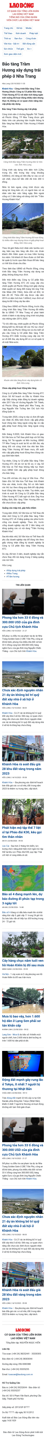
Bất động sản (29, 43)
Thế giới (20, 49)
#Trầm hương (12, 576)
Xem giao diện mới (12, 54)
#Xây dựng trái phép (15, 570)
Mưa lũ (16, 1034)
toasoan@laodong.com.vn (20, 1374)
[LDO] (23, 602)
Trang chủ (8, 28)
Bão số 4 (6, 912)
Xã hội (19, 28)
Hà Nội (5, 974)
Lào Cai (5, 846)
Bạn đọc (18, 38)
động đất (11, 1098)
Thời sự (7, 38)
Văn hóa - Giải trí (11, 43)
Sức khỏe (8, 49)
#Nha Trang (11, 573)
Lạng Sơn (6, 1034)
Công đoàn (31, 38)
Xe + (29, 49)
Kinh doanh (21, 33)
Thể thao (8, 33)
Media (28, 28)
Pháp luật (33, 33)
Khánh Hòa (7, 88)
